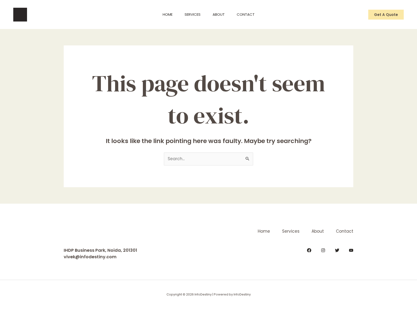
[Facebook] (309, 250)
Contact (246, 14)
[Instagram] (323, 250)
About (219, 14)
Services (193, 14)
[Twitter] (337, 250)
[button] (386, 15)
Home (168, 14)
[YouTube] (351, 250)
